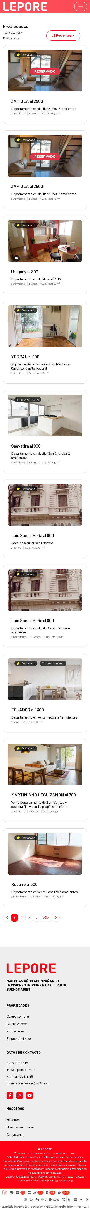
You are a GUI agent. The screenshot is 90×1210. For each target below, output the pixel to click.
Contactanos (15, 1134)
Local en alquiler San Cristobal (32, 543)
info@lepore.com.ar (21, 1070)
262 (46, 917)
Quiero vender (17, 1024)
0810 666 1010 (17, 1063)
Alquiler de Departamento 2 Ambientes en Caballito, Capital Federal (41, 366)
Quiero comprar (18, 1016)
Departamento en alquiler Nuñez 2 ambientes (43, 108)
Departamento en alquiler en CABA (36, 279)
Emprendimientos (19, 1038)
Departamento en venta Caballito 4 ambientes (44, 892)
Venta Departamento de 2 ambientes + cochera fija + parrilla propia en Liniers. (39, 804)
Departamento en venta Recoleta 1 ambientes (44, 717)
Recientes (63, 35)
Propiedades (15, 1031)
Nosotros (13, 1120)
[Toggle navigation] (80, 6)
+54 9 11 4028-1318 (20, 1076)
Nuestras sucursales (21, 1127)
